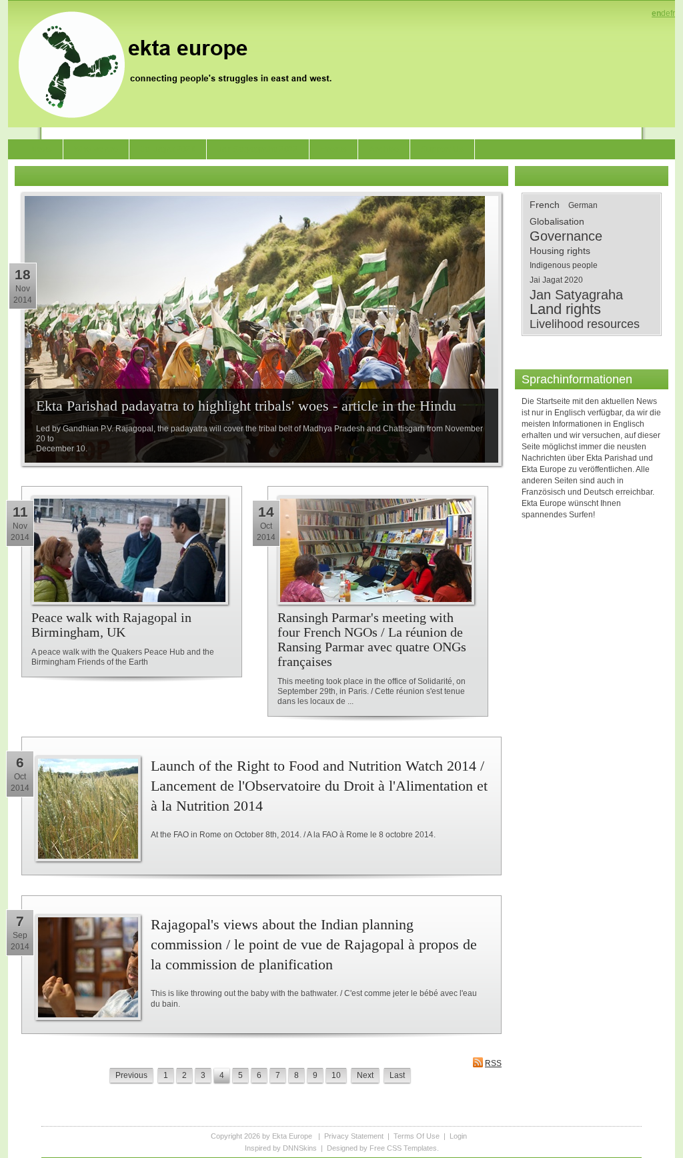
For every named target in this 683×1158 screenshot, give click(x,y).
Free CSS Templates (403, 1148)
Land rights (565, 309)
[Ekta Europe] (181, 63)
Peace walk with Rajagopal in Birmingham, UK (111, 624)
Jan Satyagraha (576, 295)
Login (458, 1136)
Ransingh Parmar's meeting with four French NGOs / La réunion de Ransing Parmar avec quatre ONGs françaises (371, 639)
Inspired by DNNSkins (281, 1148)
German (583, 205)
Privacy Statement (354, 1136)
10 (336, 1075)
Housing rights (560, 251)
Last (397, 1075)
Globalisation (557, 221)
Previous (131, 1075)
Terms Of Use (417, 1136)
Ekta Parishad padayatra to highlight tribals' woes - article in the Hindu (246, 405)
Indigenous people (564, 265)
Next (365, 1075)
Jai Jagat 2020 (556, 280)
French (545, 205)
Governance (566, 236)
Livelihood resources (585, 324)
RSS (493, 1063)
